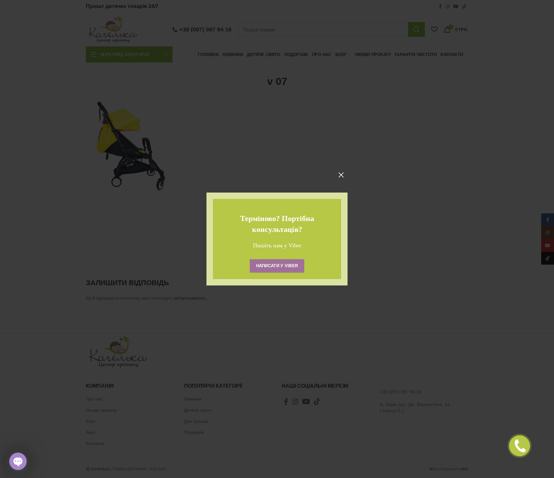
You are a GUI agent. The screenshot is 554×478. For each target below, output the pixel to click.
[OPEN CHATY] (18, 461)
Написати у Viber (277, 265)
